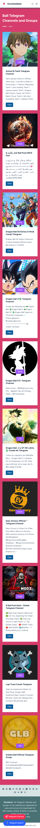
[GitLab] (18, 792)
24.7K (20, 512)
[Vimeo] (30, 789)
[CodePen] (36, 789)
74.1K (20, 223)
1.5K (20, 746)
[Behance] (3, 789)
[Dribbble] (15, 792)
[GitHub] (16, 789)
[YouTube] (10, 789)
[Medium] (6, 789)
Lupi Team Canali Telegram (19, 684)
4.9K (20, 675)
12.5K (20, 596)
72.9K (20, 290)
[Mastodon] (21, 792)
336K (20, 62)
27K (20, 439)
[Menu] (37, 4)
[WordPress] (33, 789)
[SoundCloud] (23, 789)
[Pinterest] (20, 789)
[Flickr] (13, 789)
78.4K (20, 144)
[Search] (32, 4)
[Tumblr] (26, 789)
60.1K (20, 372)
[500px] (25, 792)
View (10, 105)
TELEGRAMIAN (14, 4)
